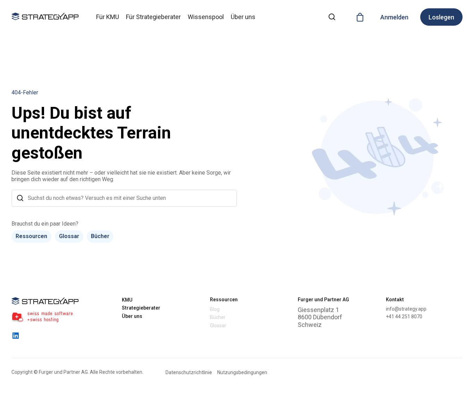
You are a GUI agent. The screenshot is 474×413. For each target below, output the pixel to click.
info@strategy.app (406, 309)
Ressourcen (31, 236)
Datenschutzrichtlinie (189, 372)
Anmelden (394, 17)
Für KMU (107, 16)
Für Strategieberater (153, 16)
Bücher (100, 236)
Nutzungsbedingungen (242, 372)
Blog (215, 309)
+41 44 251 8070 (404, 316)
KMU (127, 300)
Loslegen (441, 17)
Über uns (243, 16)
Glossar (69, 236)
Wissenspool (206, 16)
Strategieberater (141, 308)
